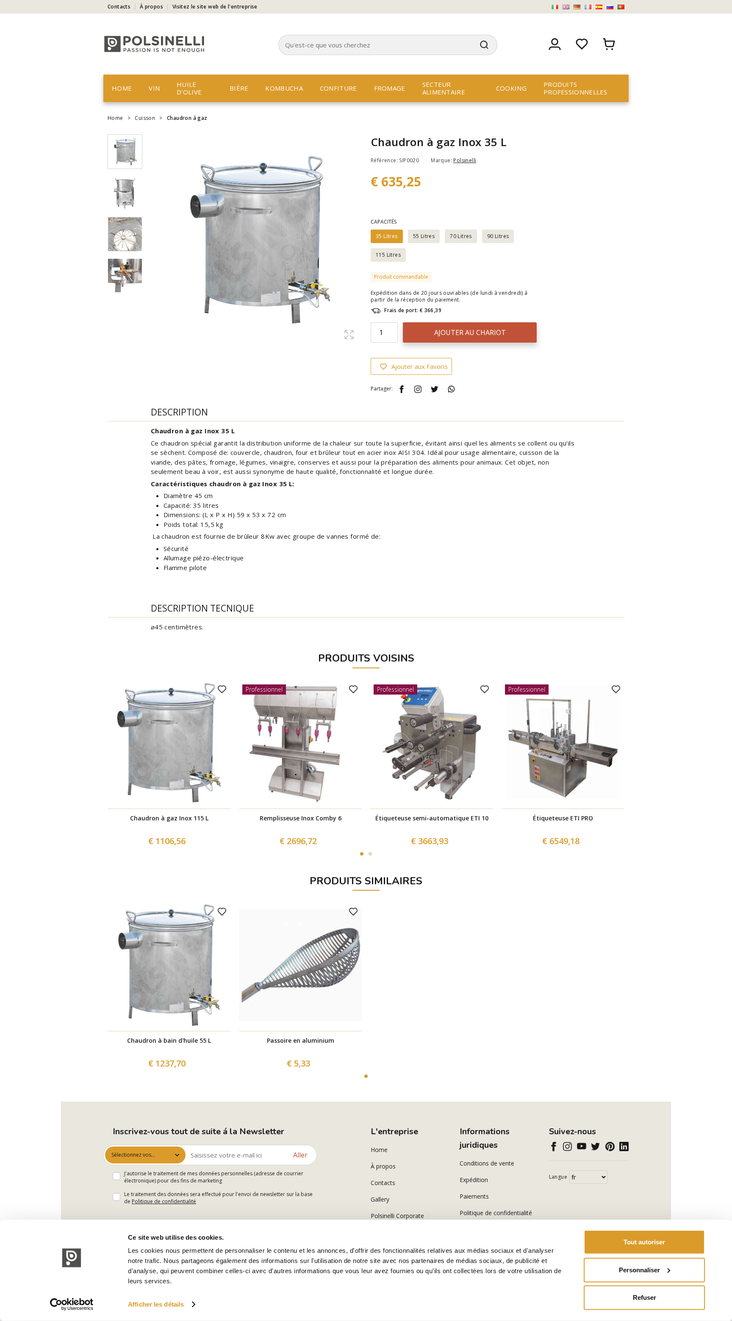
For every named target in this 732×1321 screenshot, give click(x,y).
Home (122, 88)
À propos (151, 6)
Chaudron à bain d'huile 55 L (169, 1040)
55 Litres (424, 236)
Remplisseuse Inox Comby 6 (300, 818)
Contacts (119, 6)
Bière (239, 88)
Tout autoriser (644, 1242)
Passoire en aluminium (300, 1040)
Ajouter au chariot (470, 332)
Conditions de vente (487, 1163)
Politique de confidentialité (164, 1201)
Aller (300, 1155)
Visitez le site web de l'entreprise (215, 6)
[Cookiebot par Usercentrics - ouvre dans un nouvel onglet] (72, 1304)
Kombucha (283, 88)
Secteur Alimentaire (443, 88)
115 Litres (388, 254)
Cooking (511, 88)
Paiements (474, 1196)
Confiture (338, 88)
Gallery (380, 1199)
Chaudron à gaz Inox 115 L (169, 818)
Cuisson (145, 118)
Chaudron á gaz (187, 118)
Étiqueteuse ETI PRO (563, 818)
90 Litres (498, 236)
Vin (154, 88)
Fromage (389, 88)
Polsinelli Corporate (397, 1216)
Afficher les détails (156, 1304)
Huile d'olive (189, 88)
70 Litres (461, 236)
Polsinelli (464, 160)
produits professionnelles (575, 88)
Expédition (474, 1180)
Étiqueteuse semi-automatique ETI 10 (431, 818)
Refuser (644, 1297)
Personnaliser (639, 1269)
